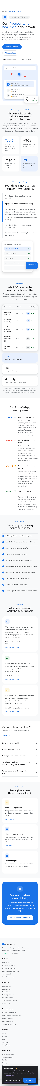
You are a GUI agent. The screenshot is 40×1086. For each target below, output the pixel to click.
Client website (6, 962)
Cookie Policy (10, 1075)
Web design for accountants (11, 1015)
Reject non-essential (12, 1080)
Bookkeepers (6, 989)
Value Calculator (7, 1057)
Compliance (6, 1045)
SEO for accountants (9, 1013)
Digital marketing (7, 1018)
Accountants (6, 986)
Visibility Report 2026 (9, 1024)
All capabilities (10, 53)
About (4, 1033)
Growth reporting (7, 977)
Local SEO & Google (8, 965)
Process (4, 1036)
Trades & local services (9, 1000)
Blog (3, 1039)
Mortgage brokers (8, 995)
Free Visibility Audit (8, 1054)
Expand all (6, 735)
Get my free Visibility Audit (20, 917)
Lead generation (7, 1021)
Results (4, 1060)
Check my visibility (12, 47)
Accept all (29, 1080)
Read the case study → (12, 647)
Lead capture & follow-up (10, 971)
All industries (6, 1003)
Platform (4, 11)
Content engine (7, 974)
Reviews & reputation (9, 968)
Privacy (4, 1063)
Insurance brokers (8, 998)
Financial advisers (7, 992)
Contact (5, 1042)
